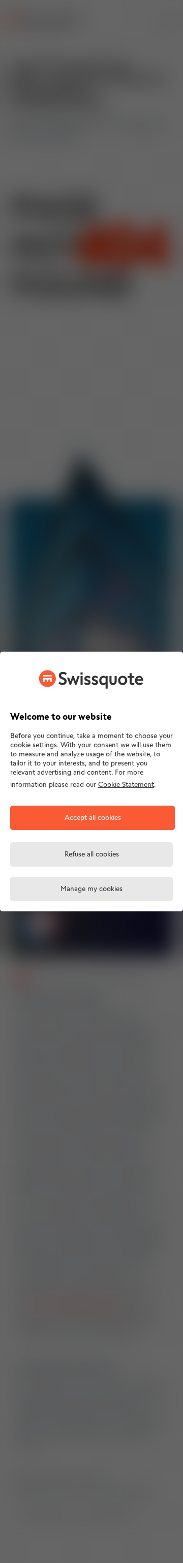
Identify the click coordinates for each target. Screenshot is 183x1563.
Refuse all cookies (92, 855)
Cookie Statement (126, 785)
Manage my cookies (91, 889)
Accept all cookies (93, 818)
